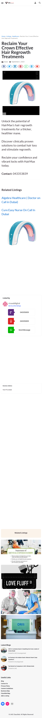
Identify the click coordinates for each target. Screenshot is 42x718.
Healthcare (15, 36)
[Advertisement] (21, 20)
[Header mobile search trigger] (39, 3)
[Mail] (12, 704)
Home (3, 36)
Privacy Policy (5, 686)
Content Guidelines (7, 688)
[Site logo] (10, 3)
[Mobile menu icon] (2, 3)
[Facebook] (2, 704)
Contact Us (4, 683)
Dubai (6, 62)
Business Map (5, 691)
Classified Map (5, 693)
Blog (2, 681)
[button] (4, 66)
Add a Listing (5, 696)
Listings (8, 36)
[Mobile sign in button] (35, 3)
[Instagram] (7, 704)
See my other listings (14, 306)
